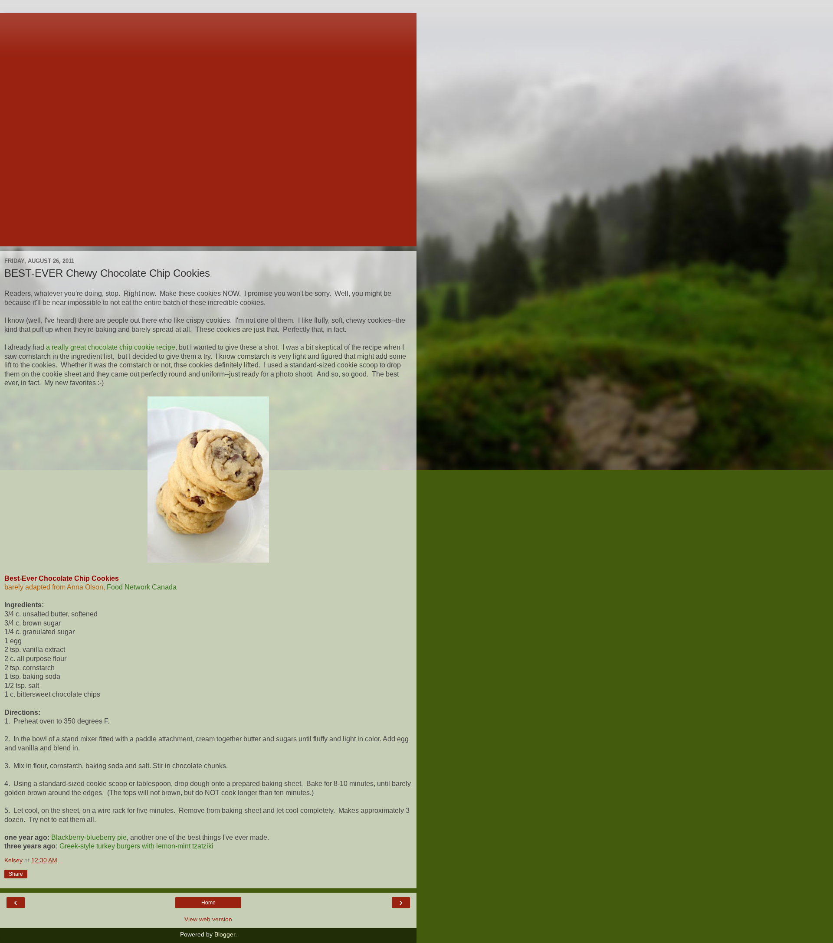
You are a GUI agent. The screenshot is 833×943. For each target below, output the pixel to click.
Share (16, 874)
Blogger (224, 934)
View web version (208, 919)
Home (208, 903)
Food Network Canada (142, 587)
